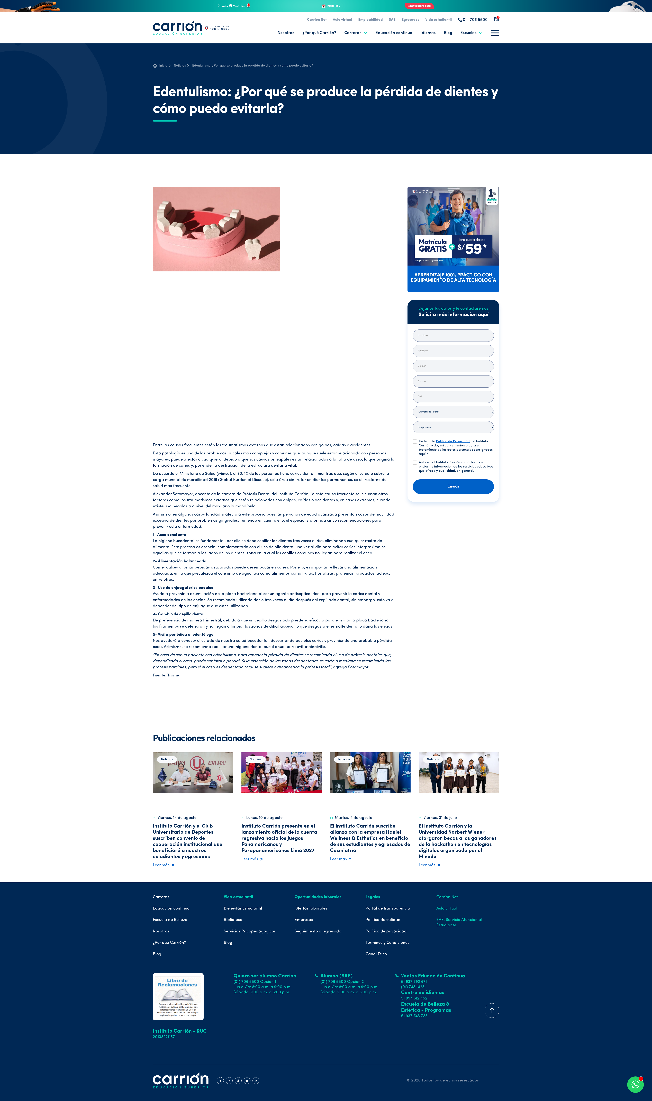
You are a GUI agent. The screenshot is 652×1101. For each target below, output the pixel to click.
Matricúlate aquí (419, 6)
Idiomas (428, 33)
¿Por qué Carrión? (319, 33)
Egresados (410, 20)
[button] (355, 33)
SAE (392, 20)
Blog (448, 33)
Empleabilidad (370, 20)
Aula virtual (342, 20)
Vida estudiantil (438, 20)
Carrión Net (317, 20)
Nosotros (286, 33)
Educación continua (394, 33)
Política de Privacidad (453, 441)
